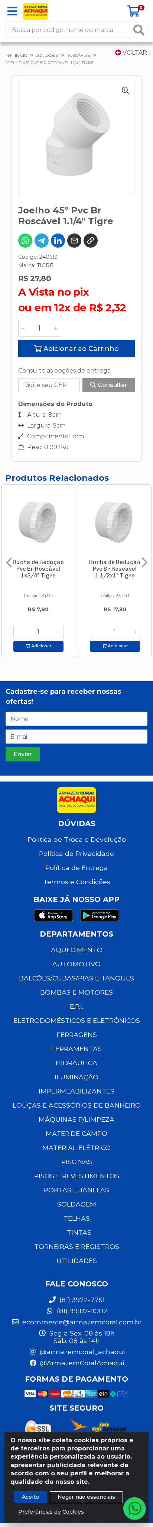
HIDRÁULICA (76, 1063)
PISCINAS (76, 1162)
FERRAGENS (76, 1034)
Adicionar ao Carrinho (80, 349)
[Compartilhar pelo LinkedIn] (58, 240)
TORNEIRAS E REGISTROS (76, 1246)
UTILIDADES (76, 1261)
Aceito (30, 1497)
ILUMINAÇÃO (76, 1077)
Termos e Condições (76, 882)
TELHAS (77, 1218)
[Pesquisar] (139, 30)
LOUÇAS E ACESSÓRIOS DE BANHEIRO (77, 1105)
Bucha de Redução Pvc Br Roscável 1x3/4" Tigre (38, 569)
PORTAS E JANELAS (76, 1190)
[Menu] (12, 11)
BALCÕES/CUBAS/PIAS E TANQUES (76, 978)
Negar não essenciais (86, 1497)
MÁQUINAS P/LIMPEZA (76, 1119)
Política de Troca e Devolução (76, 839)
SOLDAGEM (76, 1204)
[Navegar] (9, 563)
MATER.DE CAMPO (76, 1133)
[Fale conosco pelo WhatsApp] (134, 1508)
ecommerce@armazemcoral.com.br (81, 1322)
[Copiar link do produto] (91, 240)
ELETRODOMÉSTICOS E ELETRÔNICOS (76, 1020)
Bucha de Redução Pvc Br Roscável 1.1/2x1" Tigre (114, 569)
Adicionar (40, 646)
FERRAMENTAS (76, 1049)
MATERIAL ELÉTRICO (76, 1147)
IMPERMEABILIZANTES (76, 1091)
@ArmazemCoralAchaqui (81, 1363)
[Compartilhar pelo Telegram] (42, 240)
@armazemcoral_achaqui (81, 1352)
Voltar (134, 52)
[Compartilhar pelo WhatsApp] (25, 240)
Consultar (111, 385)
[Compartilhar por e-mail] (74, 240)
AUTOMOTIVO (76, 964)
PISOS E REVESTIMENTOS (76, 1176)
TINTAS (79, 1232)
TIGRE (45, 265)
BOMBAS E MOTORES (76, 992)
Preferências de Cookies (51, 1511)
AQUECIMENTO (76, 950)
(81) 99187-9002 (81, 1311)
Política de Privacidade (76, 853)
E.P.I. (76, 1006)
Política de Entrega (76, 868)
